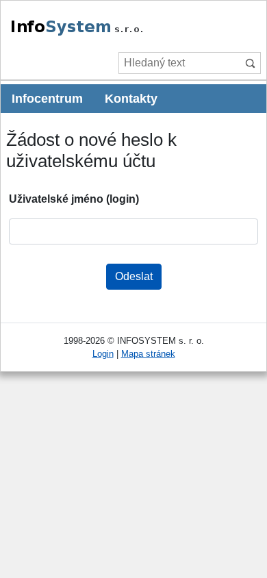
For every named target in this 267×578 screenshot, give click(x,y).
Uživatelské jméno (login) (74, 199)
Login (103, 354)
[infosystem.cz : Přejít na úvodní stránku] (108, 33)
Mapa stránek (148, 354)
